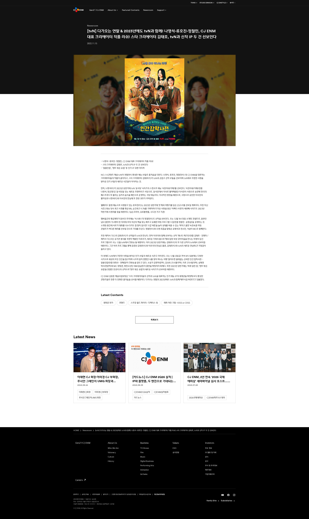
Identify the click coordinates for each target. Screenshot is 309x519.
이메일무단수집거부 (145, 494)
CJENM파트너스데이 (216, 397)
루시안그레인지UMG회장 (90, 397)
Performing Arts (147, 465)
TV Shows (144, 448)
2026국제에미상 (196, 397)
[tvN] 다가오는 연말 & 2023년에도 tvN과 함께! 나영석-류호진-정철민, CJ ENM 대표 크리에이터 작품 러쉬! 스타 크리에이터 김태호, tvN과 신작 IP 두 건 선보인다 (155, 430)
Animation (144, 470)
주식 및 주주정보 (211, 465)
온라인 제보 (85, 494)
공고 (206, 461)
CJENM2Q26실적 (142, 392)
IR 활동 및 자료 (210, 452)
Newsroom (87, 430)
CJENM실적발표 (161, 392)
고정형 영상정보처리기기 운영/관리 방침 (124, 494)
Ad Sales (143, 474)
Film (142, 452)
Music (142, 457)
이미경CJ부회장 (101, 392)
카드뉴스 (137, 397)
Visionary (112, 452)
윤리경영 (176, 452)
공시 (206, 457)
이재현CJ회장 (85, 392)
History (111, 461)
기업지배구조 (210, 474)
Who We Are (113, 448)
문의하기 (76, 494)
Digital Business (147, 461)
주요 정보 (208, 448)
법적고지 (105, 494)
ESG (174, 448)
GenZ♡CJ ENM (82, 443)
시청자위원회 (96, 494)
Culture (111, 457)
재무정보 (208, 470)
